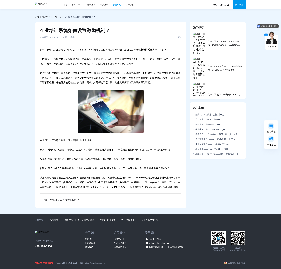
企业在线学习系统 (86, 220)
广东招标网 (53, 220)
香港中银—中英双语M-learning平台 (210, 129)
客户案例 (104, 5)
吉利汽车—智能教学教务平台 (207, 119)
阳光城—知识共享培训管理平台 (208, 114)
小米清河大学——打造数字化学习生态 (211, 144)
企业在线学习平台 (150, 220)
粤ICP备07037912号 (44, 263)
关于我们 (130, 5)
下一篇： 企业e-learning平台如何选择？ (60, 200)
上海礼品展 (68, 220)
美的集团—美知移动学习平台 (207, 124)
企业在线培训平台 (128, 220)
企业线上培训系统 (107, 220)
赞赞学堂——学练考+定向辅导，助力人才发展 (215, 134)
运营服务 (91, 5)
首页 (65, 5)
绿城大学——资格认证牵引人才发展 (210, 149)
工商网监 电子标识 (236, 263)
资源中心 (117, 5)
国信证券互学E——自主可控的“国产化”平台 (214, 139)
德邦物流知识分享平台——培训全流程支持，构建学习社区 (217, 154)
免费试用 (239, 5)
